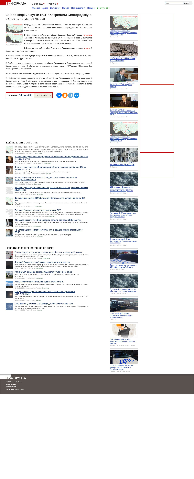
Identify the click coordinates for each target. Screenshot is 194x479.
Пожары (91, 8)
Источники (55, 8)
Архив (45, 8)
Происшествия (78, 8)
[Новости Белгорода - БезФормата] (13, 3)
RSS (22, 389)
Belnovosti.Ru (25, 95)
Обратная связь (11, 385)
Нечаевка (87, 35)
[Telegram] (70, 95)
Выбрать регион (11, 386)
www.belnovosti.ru (15, 44)
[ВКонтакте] (59, 95)
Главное (36, 8)
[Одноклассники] (65, 95)
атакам (87, 48)
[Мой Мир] (76, 95)
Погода (65, 8)
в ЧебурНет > (103, 8)
